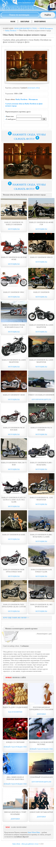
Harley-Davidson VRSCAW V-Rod (14, 464)
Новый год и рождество (15, 747)
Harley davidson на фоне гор (41, 223)
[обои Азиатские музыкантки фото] (41, 798)
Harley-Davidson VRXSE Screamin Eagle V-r (14, 326)
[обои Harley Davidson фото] (41, 278)
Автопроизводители (41, 399)
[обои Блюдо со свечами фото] (15, 728)
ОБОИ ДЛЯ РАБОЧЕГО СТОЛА (25, 28)
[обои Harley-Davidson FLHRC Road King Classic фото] (41, 521)
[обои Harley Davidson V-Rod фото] (14, 381)
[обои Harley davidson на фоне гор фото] (41, 209)
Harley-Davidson (10, 31)
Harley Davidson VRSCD (41, 257)
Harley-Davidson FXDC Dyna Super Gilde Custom (14, 606)
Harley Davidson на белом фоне (14, 258)
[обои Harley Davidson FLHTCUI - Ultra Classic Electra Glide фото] (14, 484)
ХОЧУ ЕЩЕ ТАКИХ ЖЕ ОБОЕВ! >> (16, 618)
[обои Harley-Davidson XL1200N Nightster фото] (41, 311)
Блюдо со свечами (15, 742)
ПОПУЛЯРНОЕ (40, 22)
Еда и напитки (15, 712)
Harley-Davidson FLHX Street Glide (41, 571)
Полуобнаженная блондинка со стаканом (41, 708)
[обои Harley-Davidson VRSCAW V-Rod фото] (14, 449)
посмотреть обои (33, 88)
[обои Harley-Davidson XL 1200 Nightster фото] (41, 484)
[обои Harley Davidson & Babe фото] (14, 521)
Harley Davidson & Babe (13, 535)
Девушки (41, 714)
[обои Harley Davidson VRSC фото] (14, 278)
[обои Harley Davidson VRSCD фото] (41, 244)
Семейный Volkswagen (41, 777)
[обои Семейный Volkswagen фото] (41, 763)
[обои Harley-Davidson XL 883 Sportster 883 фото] (41, 591)
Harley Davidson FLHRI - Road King (41, 464)
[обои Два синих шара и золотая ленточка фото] (15, 763)
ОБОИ (12, 22)
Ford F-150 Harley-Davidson (41, 395)
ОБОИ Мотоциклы (46, 28)
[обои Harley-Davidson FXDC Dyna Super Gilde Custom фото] (14, 591)
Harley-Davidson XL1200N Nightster (41, 326)
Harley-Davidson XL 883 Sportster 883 (41, 606)
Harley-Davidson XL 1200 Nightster (41, 499)
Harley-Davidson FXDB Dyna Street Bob (13, 571)
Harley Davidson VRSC (13, 292)
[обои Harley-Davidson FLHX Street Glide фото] (41, 556)
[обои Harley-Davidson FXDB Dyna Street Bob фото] (14, 556)
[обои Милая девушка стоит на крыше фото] (15, 798)
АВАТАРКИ (24, 22)
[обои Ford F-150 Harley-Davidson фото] (41, 381)
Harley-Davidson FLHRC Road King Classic (41, 536)
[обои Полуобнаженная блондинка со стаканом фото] (41, 694)
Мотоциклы (33, 99)
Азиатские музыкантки (41, 812)
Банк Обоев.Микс (34, 832)
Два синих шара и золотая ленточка (15, 778)
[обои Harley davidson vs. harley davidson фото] (14, 209)
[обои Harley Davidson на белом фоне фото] (14, 244)
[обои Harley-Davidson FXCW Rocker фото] (14, 414)
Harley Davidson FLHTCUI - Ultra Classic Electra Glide (13, 500)
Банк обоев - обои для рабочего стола (25, 844)
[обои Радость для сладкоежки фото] (15, 694)
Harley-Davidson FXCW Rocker (14, 429)
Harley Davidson (41, 292)
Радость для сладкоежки (15, 707)
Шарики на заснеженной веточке (41, 743)
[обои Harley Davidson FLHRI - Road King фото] (41, 449)
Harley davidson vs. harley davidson (13, 223)
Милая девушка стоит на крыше (15, 813)
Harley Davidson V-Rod (14, 395)
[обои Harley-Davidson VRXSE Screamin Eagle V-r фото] (14, 311)
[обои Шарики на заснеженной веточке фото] (41, 728)
